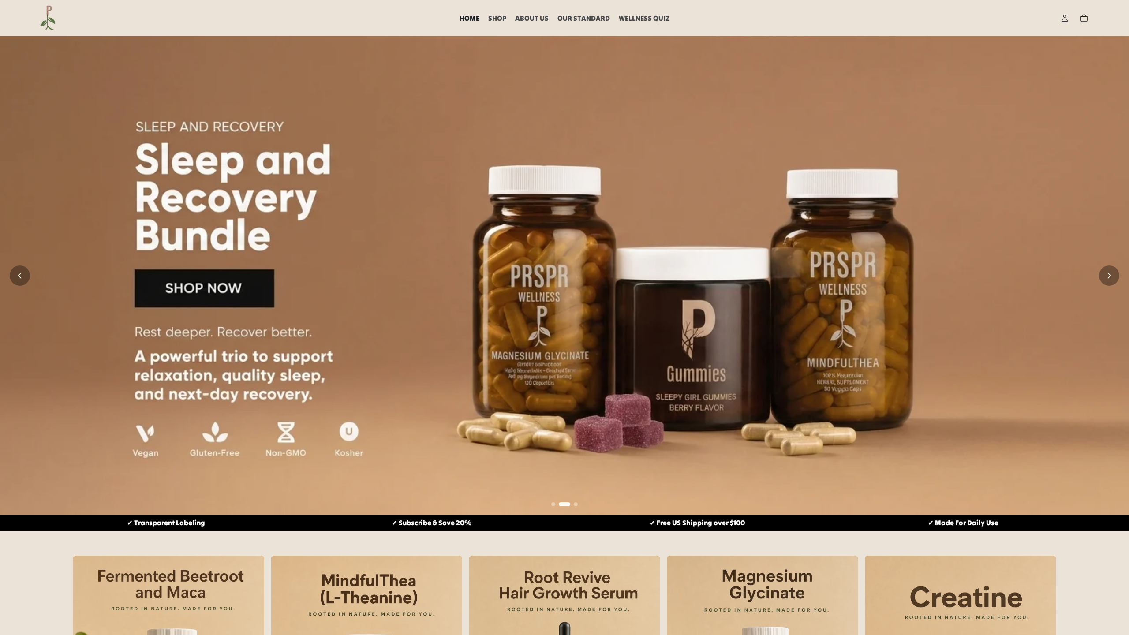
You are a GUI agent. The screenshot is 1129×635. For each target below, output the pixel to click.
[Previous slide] (20, 275)
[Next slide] (1109, 275)
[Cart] (1084, 18)
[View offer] (564, 275)
